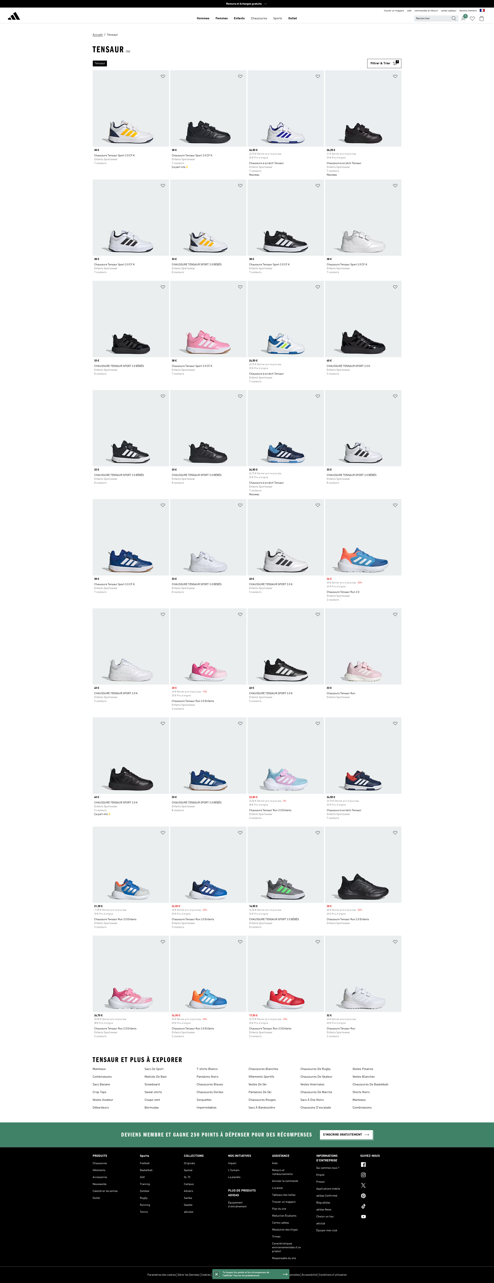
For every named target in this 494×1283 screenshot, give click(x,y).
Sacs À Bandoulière (262, 1107)
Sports (277, 18)
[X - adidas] (380, 1186)
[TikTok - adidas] (380, 1207)
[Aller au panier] (481, 18)
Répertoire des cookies (225, 1275)
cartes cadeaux (448, 11)
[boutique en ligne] (14, 16)
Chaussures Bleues (210, 1084)
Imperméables (207, 1107)
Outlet (292, 18)
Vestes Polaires (363, 1069)
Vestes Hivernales (312, 1084)
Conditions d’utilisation (333, 1275)
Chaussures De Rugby (315, 1069)
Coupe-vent (152, 1100)
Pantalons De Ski (260, 1092)
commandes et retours (426, 11)
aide (409, 11)
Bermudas (152, 1107)
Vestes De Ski (258, 1084)
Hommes (203, 18)
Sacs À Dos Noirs (312, 1100)
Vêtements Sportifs (261, 1076)
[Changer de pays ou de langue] (482, 11)
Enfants (239, 18)
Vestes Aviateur (103, 1100)
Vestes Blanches (364, 1076)
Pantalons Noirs (207, 1076)
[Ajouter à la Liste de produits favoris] (163, 77)
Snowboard (152, 1084)
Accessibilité (309, 1275)
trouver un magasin (394, 11)
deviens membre (468, 11)
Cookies (206, 1275)
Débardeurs (101, 1107)
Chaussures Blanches (263, 1069)
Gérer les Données (188, 1275)
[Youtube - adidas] (380, 1217)
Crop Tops (99, 1092)
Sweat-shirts (153, 1092)
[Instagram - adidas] (380, 1175)
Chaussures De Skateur (316, 1076)
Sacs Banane (101, 1084)
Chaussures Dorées (210, 1092)
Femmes (222, 18)
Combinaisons (102, 1076)
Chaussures (259, 18)
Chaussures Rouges (262, 1100)
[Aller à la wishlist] (472, 18)
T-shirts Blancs (207, 1069)
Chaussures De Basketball (370, 1084)
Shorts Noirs (361, 1092)
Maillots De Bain (156, 1076)
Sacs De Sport (154, 1069)
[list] (230, 63)
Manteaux (99, 1069)
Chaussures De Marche (316, 1092)
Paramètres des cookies (161, 1275)
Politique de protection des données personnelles (270, 1275)
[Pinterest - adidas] (380, 1196)
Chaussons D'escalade (315, 1107)
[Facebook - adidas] (380, 1165)
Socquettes (204, 1100)
